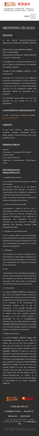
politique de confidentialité (26, 430)
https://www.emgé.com (10, 118)
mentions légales (9, 430)
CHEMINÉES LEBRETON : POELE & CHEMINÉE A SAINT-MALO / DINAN (19, 9)
